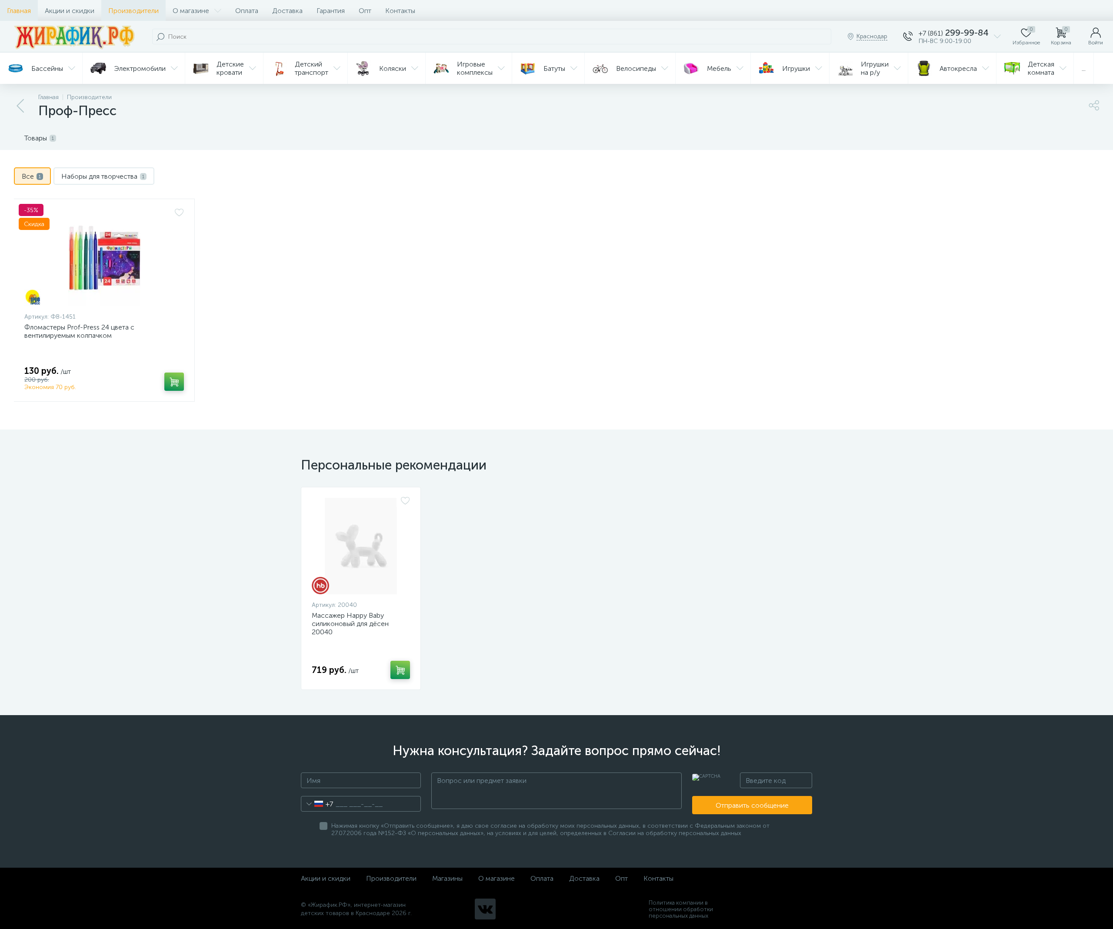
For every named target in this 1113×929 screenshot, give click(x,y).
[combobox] (317, 803)
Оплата (246, 11)
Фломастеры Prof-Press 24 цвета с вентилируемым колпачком (79, 331)
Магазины (447, 878)
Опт (365, 11)
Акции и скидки (69, 11)
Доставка (287, 11)
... (1084, 68)
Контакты (400, 11)
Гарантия (331, 11)
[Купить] (174, 382)
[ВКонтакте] (485, 909)
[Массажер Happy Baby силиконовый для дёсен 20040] (361, 546)
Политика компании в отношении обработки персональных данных (681, 909)
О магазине (191, 11)
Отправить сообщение (752, 805)
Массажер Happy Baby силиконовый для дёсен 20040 (350, 623)
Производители (133, 11)
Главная (19, 11)
